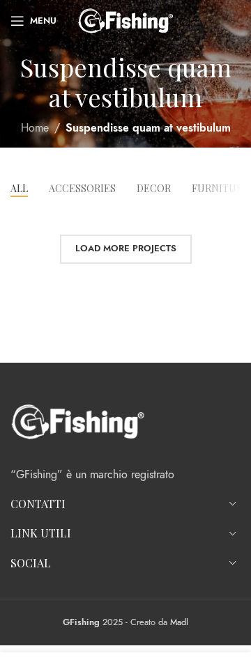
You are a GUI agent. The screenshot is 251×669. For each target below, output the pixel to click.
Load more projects (125, 248)
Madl (179, 622)
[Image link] (77, 420)
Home (35, 128)
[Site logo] (125, 20)
